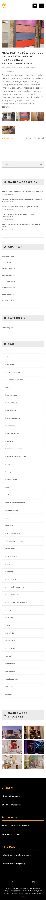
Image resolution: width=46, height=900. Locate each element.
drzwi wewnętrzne (14, 380)
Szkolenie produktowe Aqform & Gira (21, 207)
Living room (11, 479)
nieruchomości (12, 533)
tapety (8, 656)
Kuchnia (9, 441)
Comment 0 (9, 71)
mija (7, 518)
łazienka (9, 694)
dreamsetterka (12, 372)
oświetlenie (11, 556)
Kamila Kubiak (12, 433)
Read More (7, 138)
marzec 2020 (8, 256)
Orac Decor (10, 549)
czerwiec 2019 (8, 294)
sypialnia (9, 633)
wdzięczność (11, 679)
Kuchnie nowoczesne (15, 456)
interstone (10, 410)
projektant (10, 579)
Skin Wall (9, 618)
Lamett (8, 464)
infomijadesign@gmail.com (16, 855)
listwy (8, 472)
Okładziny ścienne (14, 541)
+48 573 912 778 (11, 834)
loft (7, 487)
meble (8, 495)
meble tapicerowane (15, 502)
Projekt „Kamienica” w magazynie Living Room (21, 225)
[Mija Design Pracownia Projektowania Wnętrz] (4, 5)
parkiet (9, 564)
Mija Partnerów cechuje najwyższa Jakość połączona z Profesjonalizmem (22, 58)
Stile (7, 625)
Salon (8, 610)
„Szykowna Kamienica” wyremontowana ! (22, 199)
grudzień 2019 (8, 275)
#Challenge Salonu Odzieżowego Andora (22, 192)
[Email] (39, 138)
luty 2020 (6, 262)
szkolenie (10, 641)
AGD (7, 357)
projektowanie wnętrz (16, 602)
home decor (11, 395)
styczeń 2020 (8, 269)
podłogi (9, 572)
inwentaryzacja (12, 418)
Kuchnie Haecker (13, 449)
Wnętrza (9, 687)
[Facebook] (26, 138)
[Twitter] (30, 138)
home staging (12, 403)
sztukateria (11, 648)
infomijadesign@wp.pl (14, 863)
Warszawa (10, 664)
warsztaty (10, 671)
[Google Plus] (35, 138)
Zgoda (23, 896)
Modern (9, 526)
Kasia (19, 67)
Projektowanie (12, 595)
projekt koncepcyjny (15, 587)
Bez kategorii (30, 67)
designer (9, 364)
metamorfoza (11, 510)
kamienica (10, 426)
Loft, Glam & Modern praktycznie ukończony (18, 215)
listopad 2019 (8, 281)
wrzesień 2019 (8, 288)
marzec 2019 (8, 300)
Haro (7, 387)
